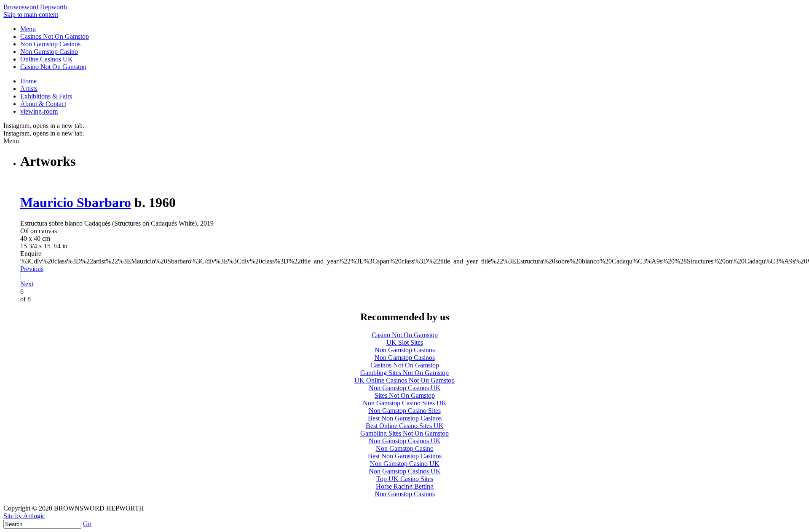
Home (28, 81)
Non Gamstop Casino (49, 51)
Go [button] (87, 523)
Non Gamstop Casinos (50, 44)
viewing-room (39, 111)
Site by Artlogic (24, 515)
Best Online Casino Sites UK (405, 425)
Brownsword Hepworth (35, 7)
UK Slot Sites (404, 342)
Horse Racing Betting (405, 486)
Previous (31, 268)
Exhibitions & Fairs (46, 96)
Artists (29, 88)
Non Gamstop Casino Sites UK (405, 403)
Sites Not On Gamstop (405, 395)
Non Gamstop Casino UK (404, 463)
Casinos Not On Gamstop (54, 36)
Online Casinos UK (46, 59)
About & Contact (43, 103)
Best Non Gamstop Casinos (405, 418)
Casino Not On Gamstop (53, 66)
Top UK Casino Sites (404, 478)
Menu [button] (28, 28)
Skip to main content (30, 14)
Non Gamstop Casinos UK (405, 387)
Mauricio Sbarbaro (75, 202)
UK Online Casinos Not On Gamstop (404, 380)
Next (26, 283)
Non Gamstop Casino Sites (405, 410)
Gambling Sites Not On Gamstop (404, 372)
